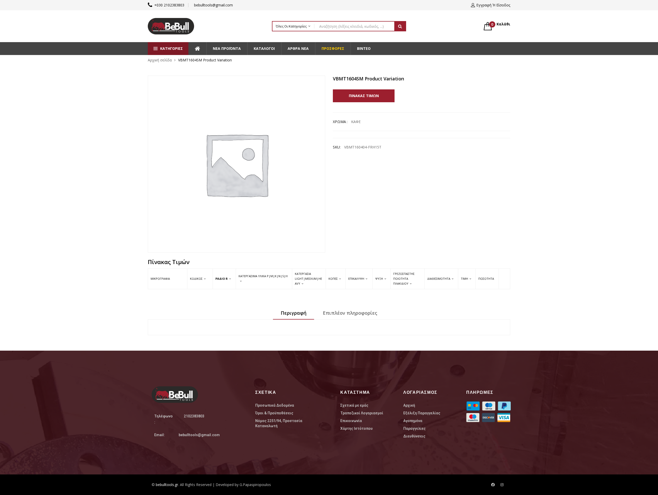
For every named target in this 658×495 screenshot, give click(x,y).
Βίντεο (364, 48)
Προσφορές (333, 48)
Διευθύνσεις (414, 436)
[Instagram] (502, 485)
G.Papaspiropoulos (255, 484)
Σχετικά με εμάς (354, 405)
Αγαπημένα (412, 421)
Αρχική (409, 405)
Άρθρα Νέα (298, 48)
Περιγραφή (293, 313)
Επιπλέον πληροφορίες (350, 313)
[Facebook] (493, 485)
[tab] (293, 315)
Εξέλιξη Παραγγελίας (421, 413)
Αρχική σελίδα (160, 60)
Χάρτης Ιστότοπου (356, 428)
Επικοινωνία (351, 421)
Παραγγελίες (414, 428)
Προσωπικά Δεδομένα (274, 405)
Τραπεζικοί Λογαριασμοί (361, 413)
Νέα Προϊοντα (227, 48)
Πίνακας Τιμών (364, 95)
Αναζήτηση (400, 26)
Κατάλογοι (264, 48)
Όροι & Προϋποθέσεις (274, 413)
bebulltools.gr (167, 484)
